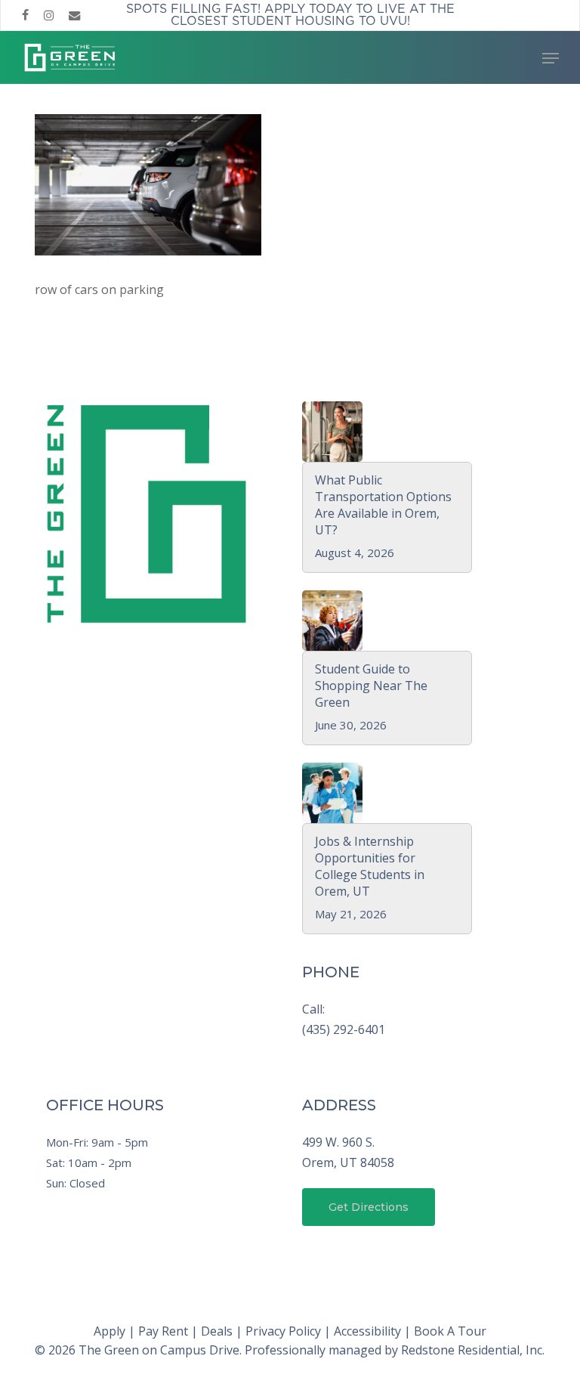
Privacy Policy (283, 1331)
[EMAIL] (75, 15)
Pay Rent (163, 1331)
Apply (109, 1331)
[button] (550, 58)
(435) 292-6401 (343, 1029)
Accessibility (367, 1331)
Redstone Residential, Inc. (473, 1350)
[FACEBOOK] (25, 15)
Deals (217, 1331)
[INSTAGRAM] (49, 15)
